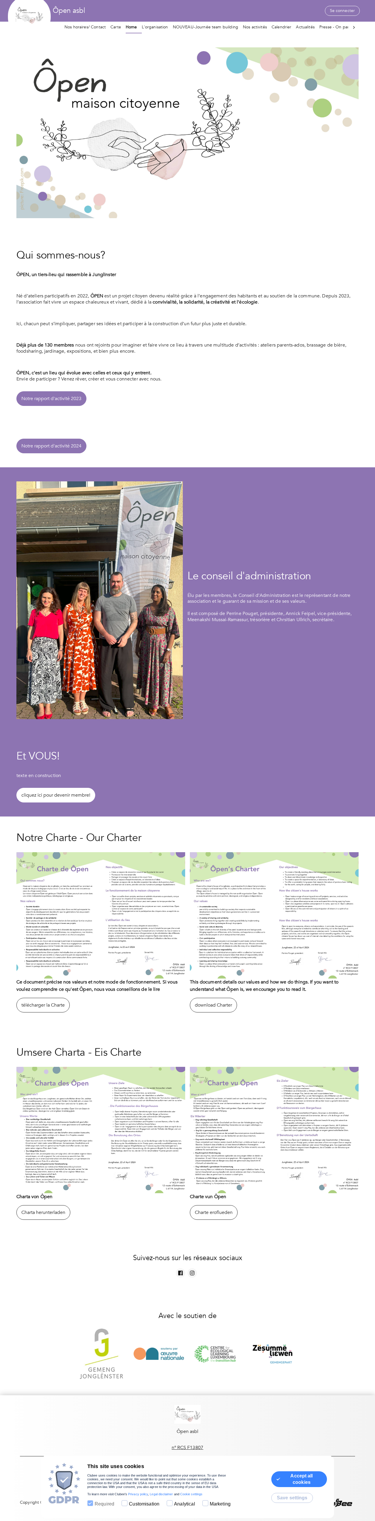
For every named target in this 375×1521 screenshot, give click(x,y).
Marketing (220, 1503)
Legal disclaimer (161, 1494)
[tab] (87, 27)
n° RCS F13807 (187, 1447)
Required (104, 1503)
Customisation (144, 1503)
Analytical (184, 1503)
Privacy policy (138, 1494)
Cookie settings (191, 1494)
